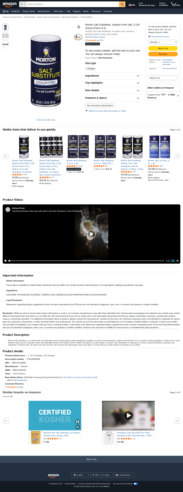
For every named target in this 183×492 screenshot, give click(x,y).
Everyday (108, 11)
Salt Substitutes (86, 17)
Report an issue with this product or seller (107, 111)
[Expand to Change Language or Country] (135, 5)
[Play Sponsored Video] (128, 415)
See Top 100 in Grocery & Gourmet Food (77, 377)
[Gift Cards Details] (64, 11)
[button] (6, 11)
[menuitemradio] (173, 261)
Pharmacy (96, 11)
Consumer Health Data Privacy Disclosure (94, 484)
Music (86, 11)
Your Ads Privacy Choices (123, 484)
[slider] (86, 260)
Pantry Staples (29, 17)
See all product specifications (100, 105)
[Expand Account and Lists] (155, 5)
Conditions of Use (56, 484)
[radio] (5, 27)
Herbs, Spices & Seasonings (48, 17)
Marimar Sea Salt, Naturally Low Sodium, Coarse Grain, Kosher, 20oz (62, 434)
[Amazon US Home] (53, 476)
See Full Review (74, 211)
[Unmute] (177, 260)
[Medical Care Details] (51, 11)
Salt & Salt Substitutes (69, 17)
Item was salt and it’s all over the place (47, 211)
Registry (76, 11)
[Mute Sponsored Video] (77, 427)
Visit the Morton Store (95, 37)
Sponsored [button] (6, 396)
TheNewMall (167, 60)
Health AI (15, 11)
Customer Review (20, 211)
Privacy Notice (70, 484)
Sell (68, 11)
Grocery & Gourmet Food (12, 17)
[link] (24, 166)
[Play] (5, 260)
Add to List (155, 78)
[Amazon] (10, 4)
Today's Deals (28, 11)
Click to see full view (46, 120)
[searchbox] (73, 4)
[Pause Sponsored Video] (77, 422)
